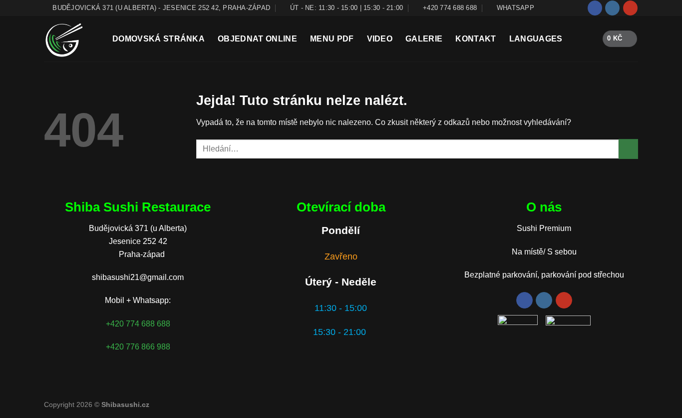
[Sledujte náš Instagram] (612, 8)
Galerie (423, 38)
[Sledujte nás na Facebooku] (595, 8)
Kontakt (475, 38)
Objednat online (257, 38)
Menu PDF (332, 38)
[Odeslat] (628, 148)
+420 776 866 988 (138, 346)
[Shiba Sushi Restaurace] (70, 39)
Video (380, 38)
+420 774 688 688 (138, 324)
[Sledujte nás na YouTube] (630, 8)
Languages (536, 38)
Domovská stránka (158, 38)
